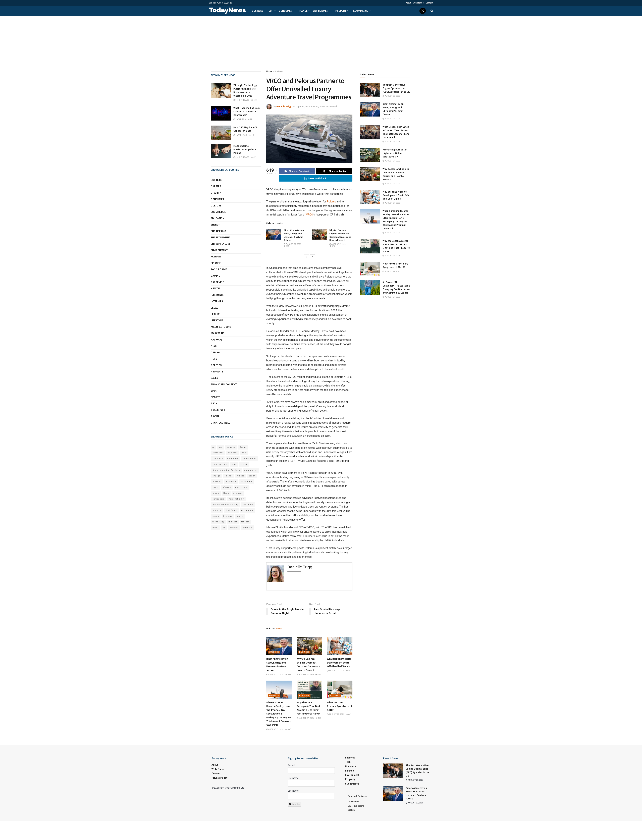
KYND (215, 487)
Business (257, 11)
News (214, 346)
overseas (238, 493)
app (221, 447)
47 (254, 157)
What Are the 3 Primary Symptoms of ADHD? (339, 706)
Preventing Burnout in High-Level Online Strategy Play (395, 153)
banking (231, 447)
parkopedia (218, 499)
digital (243, 464)
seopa (215, 516)
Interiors (217, 301)
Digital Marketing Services (226, 470)
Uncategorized (220, 422)
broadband (218, 453)
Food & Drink (219, 269)
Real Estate (231, 510)
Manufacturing (221, 327)
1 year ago (240, 119)
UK (224, 528)
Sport (215, 391)
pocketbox (247, 505)
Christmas (217, 459)
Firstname (293, 778)
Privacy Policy (219, 778)
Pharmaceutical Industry (225, 505)
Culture (216, 205)
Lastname (293, 790)
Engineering (218, 231)
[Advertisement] (321, 41)
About (408, 3)
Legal (214, 307)
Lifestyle (217, 320)
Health (215, 288)
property (216, 510)
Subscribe (294, 804)
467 (289, 729)
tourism (245, 522)
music (215, 493)
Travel (215, 416)
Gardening (217, 282)
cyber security (219, 464)
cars (244, 453)
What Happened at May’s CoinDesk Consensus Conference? (246, 111)
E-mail (291, 765)
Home (269, 71)
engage (216, 476)
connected (233, 459)
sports (240, 516)
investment (246, 481)
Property (341, 11)
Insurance (217, 295)
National (216, 339)
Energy (215, 224)
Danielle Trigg (283, 106)
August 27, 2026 (293, 244)
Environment (321, 11)
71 (250, 119)
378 (333, 246)
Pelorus (331, 201)
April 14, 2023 (303, 106)
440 (252, 135)
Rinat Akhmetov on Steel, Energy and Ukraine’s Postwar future (294, 235)
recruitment (247, 510)
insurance (231, 481)
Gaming (215, 276)
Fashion (216, 256)
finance (229, 476)
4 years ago (241, 135)
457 (349, 671)
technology (218, 522)
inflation (216, 481)
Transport (218, 410)
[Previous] (306, 256)
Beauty (243, 447)
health (252, 476)
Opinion (216, 352)
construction (249, 459)
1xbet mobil (353, 801)
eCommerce (360, 11)
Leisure (215, 314)
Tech (270, 11)
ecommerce (250, 470)
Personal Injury (236, 499)
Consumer (285, 11)
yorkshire (248, 528)
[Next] (312, 256)
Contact (429, 3)
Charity (216, 192)
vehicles (234, 528)
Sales (214, 378)
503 (254, 100)
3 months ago (242, 100)
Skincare (227, 516)
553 (287, 246)
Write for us (418, 3)
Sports (215, 397)
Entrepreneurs (221, 244)
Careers (216, 186)
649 (349, 714)
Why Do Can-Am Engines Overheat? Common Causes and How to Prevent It (340, 235)
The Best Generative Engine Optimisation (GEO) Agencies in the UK (396, 88)
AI (213, 447)
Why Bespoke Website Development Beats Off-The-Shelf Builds (339, 662)
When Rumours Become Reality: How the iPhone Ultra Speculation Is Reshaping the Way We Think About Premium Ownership (279, 713)
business (233, 453)
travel (215, 528)
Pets (214, 359)
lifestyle (227, 487)
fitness (240, 476)
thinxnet (233, 522)
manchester (241, 487)
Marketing (218, 333)
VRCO (309, 214)
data (234, 464)
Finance (302, 11)
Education (217, 218)
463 (319, 718)
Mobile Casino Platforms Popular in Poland (244, 149)
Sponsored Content (224, 384)
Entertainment (221, 237)
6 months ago (242, 157)
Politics (216, 365)
